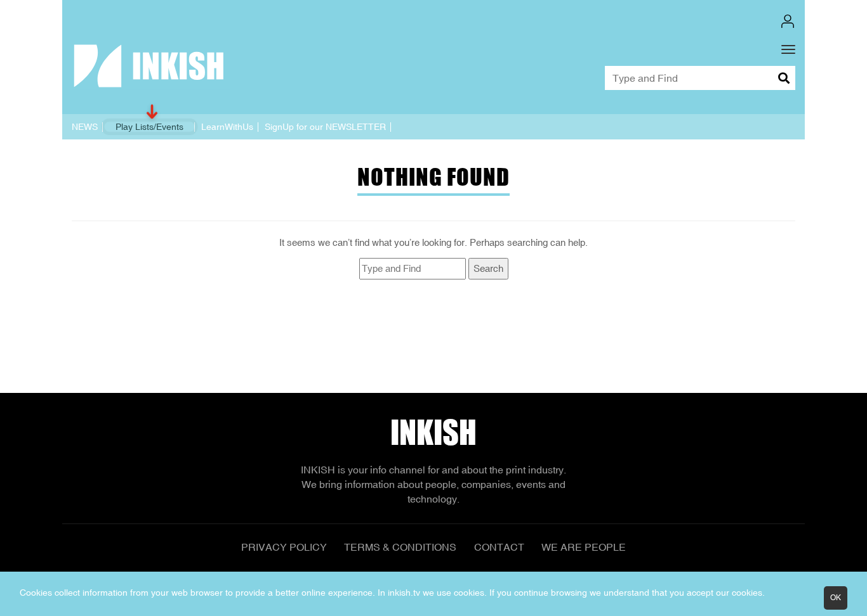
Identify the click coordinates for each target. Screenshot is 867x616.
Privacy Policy (284, 547)
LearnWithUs (227, 127)
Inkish (433, 432)
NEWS (85, 127)
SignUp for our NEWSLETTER (325, 127)
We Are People (583, 547)
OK (835, 597)
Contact (499, 547)
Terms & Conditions (400, 547)
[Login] (787, 21)
